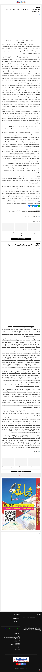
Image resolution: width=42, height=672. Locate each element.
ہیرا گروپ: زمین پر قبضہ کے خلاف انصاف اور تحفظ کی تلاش (13, 211)
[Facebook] (25, 664)
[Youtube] (17, 664)
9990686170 (18, 644)
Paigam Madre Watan (36, 12)
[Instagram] (19, 664)
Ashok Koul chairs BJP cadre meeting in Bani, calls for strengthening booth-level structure (34, 233)
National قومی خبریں (38, 7)
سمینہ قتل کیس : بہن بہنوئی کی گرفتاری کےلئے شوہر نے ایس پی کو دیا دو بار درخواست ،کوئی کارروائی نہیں (8, 233)
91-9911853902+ (13, 644)
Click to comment (21, 238)
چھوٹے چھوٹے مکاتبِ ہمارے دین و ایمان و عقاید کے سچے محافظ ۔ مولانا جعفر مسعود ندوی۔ (34, 467)
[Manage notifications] (39, 670)
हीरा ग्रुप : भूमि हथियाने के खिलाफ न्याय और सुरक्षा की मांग (31, 212)
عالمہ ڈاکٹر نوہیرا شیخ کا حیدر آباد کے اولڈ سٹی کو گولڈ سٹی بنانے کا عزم (21, 466)
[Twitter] (22, 664)
